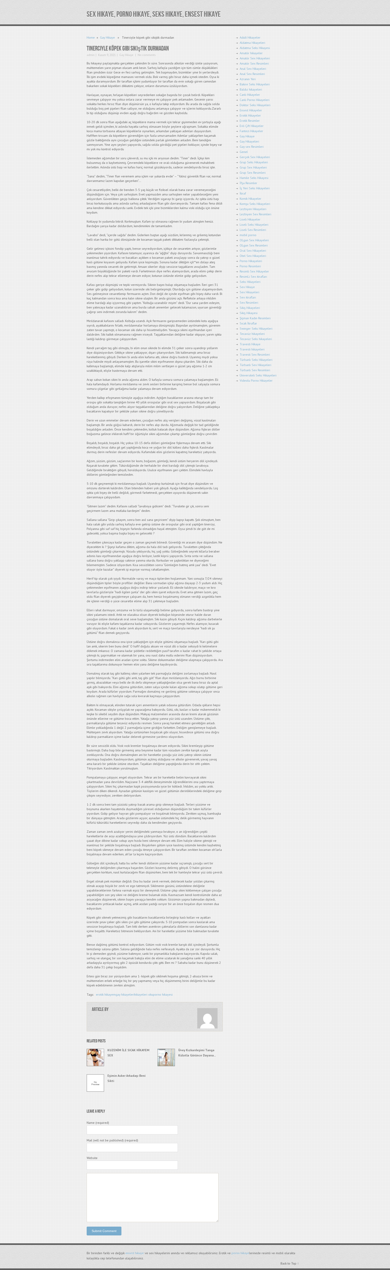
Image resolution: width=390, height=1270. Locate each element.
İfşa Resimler (248, 183)
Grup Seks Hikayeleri (254, 162)
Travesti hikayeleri (252, 349)
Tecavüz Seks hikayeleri (256, 339)
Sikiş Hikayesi (249, 313)
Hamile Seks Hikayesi (254, 178)
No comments (146, 55)
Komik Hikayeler (250, 199)
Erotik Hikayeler (250, 115)
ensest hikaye (134, 1253)
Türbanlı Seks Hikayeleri (256, 360)
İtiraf (243, 193)
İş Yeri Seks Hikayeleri (255, 188)
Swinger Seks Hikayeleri (256, 329)
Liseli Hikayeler (250, 219)
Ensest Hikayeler (251, 110)
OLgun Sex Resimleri (254, 245)
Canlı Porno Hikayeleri (254, 100)
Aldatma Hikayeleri (252, 43)
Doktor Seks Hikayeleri (255, 105)
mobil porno (248, 235)
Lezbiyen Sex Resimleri (255, 214)
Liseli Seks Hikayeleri (254, 225)
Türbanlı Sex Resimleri (255, 370)
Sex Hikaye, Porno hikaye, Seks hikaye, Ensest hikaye (154, 14)
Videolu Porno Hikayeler (256, 381)
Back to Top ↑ (290, 1263)
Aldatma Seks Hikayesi (255, 48)
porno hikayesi (163, 994)
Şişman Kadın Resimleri (255, 318)
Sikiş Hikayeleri (250, 308)
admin (91, 55)
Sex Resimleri (249, 303)
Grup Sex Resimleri (253, 173)
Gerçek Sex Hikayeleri (255, 157)
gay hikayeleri (125, 994)
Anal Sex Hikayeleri (253, 69)
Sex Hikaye (247, 287)
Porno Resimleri (250, 266)
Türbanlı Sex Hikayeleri (255, 365)
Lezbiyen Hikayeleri (253, 209)
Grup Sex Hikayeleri (253, 167)
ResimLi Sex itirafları (253, 277)
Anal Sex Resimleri (252, 74)
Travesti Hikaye (250, 344)
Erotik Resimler (250, 121)
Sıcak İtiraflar (248, 323)
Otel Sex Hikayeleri (253, 256)
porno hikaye (240, 1253)
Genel (244, 152)
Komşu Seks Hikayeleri (255, 204)
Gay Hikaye (107, 37)
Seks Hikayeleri (250, 282)
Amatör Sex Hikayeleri (255, 58)
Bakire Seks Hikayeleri (255, 84)
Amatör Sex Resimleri (254, 63)
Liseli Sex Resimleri (253, 230)
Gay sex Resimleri (252, 147)
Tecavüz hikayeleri (252, 334)
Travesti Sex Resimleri (255, 355)
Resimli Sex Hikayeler (254, 271)
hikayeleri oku (143, 994)
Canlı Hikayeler (250, 95)
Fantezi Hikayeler (251, 131)
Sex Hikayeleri (249, 292)
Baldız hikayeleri (251, 89)
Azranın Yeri (248, 79)
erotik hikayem (106, 994)
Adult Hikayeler (250, 37)
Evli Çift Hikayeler (252, 126)
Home (91, 37)
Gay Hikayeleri (249, 141)
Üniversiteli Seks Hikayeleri (258, 375)
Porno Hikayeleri (251, 261)
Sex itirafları (248, 297)
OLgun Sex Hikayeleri (254, 240)
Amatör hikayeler (251, 53)
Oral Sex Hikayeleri (253, 251)
